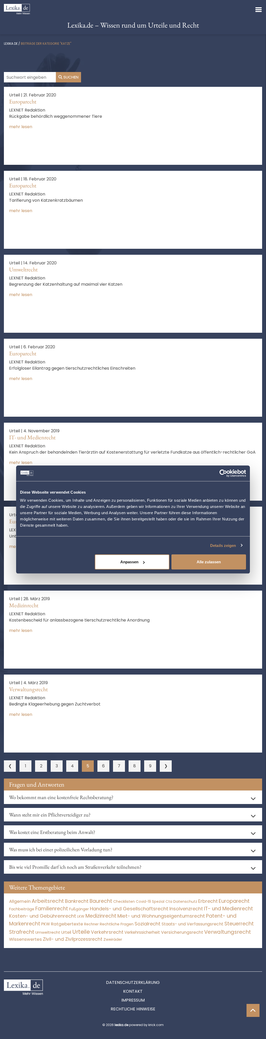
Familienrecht (51, 908)
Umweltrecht (23, 269)
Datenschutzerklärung (133, 982)
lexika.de (11, 43)
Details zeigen (223, 545)
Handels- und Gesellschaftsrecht (129, 908)
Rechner (91, 924)
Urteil (66, 932)
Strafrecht (21, 932)
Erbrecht (208, 901)
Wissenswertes (25, 939)
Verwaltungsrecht (28, 689)
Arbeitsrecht (48, 901)
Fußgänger (79, 909)
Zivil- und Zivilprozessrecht (72, 939)
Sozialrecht (148, 923)
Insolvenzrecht (186, 908)
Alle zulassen (209, 562)
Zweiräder (112, 939)
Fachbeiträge (21, 909)
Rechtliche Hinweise (133, 1009)
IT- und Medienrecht (32, 437)
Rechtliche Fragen (117, 924)
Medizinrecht (23, 605)
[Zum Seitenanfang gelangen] (253, 1010)
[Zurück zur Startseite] (17, 9)
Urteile (81, 932)
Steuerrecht (239, 923)
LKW (80, 916)
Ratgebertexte (67, 924)
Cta (168, 901)
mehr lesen (20, 127)
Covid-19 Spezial (150, 901)
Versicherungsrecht (182, 932)
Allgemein (20, 901)
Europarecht (22, 101)
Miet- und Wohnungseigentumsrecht (161, 916)
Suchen (70, 77)
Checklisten (124, 901)
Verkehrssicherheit (142, 932)
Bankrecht (77, 901)
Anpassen (129, 562)
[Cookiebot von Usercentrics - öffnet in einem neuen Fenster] (223, 473)
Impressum (133, 1000)
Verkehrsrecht (107, 932)
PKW (45, 924)
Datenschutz (185, 901)
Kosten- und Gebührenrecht (42, 916)
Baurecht (101, 901)
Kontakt (133, 991)
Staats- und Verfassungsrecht (192, 924)
